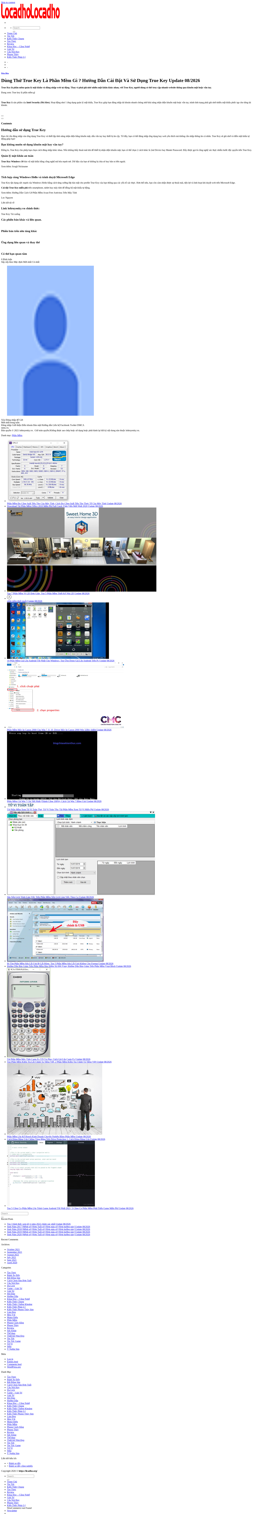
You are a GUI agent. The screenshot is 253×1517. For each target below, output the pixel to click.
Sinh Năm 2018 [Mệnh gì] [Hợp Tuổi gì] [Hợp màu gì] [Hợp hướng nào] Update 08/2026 (48, 1229)
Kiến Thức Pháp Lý (16, 57)
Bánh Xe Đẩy (13, 1275)
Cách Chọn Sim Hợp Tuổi (19, 1280)
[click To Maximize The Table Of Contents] (2, 115)
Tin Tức (10, 36)
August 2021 (13, 1254)
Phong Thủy (13, 54)
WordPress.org (14, 1367)
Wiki (9, 1346)
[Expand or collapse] (2, 118)
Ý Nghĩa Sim (13, 1349)
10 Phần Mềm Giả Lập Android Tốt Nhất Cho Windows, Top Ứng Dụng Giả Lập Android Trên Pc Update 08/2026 (60, 660)
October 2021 (13, 1249)
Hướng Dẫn (12, 1296)
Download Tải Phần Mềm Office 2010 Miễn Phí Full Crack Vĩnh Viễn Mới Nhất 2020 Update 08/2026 (55, 506)
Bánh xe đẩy (15, 1463)
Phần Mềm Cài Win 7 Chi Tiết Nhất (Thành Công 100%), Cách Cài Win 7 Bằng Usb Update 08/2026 (54, 801)
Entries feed (12, 1361)
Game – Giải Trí (14, 1288)
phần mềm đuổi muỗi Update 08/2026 (24, 601)
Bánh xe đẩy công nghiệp (21, 1466)
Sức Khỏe (11, 1330)
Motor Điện (12, 1317)
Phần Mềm (5, 73)
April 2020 (12, 1262)
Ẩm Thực (11, 41)
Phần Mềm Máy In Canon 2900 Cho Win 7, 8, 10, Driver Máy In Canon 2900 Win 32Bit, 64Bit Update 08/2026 (59, 730)
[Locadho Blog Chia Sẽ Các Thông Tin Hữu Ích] (30, 17)
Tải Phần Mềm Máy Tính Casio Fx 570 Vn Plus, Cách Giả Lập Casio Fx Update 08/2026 (48, 1059)
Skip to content (8, 2)
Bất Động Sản (13, 1278)
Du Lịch (11, 1286)
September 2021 (14, 1252)
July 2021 (11, 1257)
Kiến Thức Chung (15, 38)
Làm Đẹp (11, 1312)
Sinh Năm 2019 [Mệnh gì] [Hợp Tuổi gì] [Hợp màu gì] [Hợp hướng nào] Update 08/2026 (48, 1232)
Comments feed (14, 1364)
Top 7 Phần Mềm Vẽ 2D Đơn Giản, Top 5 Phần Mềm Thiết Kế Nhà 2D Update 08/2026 (48, 593)
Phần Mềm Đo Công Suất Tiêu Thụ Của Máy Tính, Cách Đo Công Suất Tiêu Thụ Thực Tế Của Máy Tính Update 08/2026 (64, 503)
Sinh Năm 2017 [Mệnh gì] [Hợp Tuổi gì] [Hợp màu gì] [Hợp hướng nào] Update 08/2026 (48, 1226)
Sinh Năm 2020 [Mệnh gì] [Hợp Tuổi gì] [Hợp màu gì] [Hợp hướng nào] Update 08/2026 (48, 1234)
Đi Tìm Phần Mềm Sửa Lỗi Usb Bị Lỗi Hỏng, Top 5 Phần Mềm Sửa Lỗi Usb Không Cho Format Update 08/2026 (60, 963)
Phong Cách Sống (15, 1322)
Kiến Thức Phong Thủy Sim (20, 1309)
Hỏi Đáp (11, 1293)
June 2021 (12, 1260)
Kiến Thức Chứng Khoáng (19, 1304)
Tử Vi (10, 1344)
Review (10, 44)
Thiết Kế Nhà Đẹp (15, 1336)
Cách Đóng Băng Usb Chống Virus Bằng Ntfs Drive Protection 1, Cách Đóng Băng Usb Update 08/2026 (56, 1139)
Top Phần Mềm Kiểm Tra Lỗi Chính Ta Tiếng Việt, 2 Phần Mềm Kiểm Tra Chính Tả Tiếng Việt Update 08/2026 (59, 1062)
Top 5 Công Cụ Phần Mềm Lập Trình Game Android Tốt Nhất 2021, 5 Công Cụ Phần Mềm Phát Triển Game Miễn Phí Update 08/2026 (70, 1208)
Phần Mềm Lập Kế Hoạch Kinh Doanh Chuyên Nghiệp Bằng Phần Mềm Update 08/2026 (49, 1136)
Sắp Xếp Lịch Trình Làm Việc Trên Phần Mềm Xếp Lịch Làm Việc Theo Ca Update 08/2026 (50, 897)
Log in (10, 1359)
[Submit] (14, 31)
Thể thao (11, 1333)
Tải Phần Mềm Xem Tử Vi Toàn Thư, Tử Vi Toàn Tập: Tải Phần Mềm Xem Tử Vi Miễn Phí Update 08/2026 (58, 809)
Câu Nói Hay (13, 52)
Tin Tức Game (14, 1341)
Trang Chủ (12, 33)
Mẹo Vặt (11, 1315)
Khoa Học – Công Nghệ (18, 46)
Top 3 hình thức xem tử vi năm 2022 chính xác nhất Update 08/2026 (39, 1224)
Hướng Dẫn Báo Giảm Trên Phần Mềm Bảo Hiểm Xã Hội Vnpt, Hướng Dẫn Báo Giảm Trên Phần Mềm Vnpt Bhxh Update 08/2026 (69, 966)
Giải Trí (10, 49)
